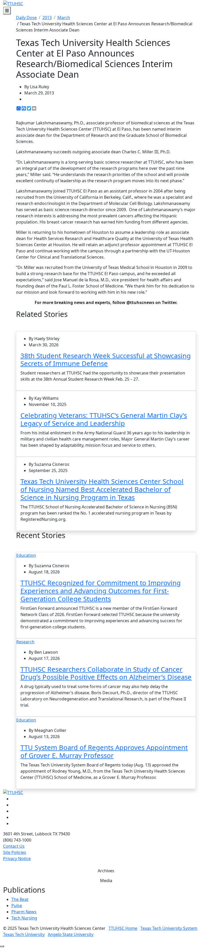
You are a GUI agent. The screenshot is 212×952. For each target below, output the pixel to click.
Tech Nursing (24, 918)
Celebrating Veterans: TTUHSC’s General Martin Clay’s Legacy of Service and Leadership (103, 419)
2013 (47, 17)
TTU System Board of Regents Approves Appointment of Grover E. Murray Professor (104, 751)
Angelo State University (70, 934)
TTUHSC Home (123, 928)
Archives (106, 871)
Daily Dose (26, 17)
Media (106, 880)
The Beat (19, 899)
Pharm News (23, 912)
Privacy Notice (17, 858)
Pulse (16, 905)
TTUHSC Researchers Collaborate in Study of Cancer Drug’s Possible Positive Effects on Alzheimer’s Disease (106, 673)
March (63, 17)
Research (25, 642)
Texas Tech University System (168, 928)
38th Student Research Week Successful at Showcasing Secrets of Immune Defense (105, 359)
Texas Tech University (24, 934)
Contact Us (14, 846)
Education (26, 555)
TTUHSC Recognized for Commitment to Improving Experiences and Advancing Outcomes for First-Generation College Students (100, 590)
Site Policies (14, 852)
